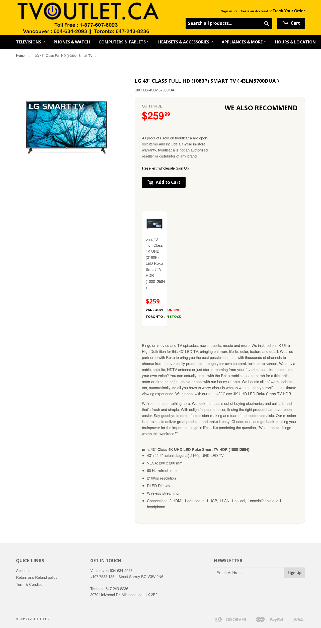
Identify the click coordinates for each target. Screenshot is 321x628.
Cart (295, 23)
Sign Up (294, 572)
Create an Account (253, 11)
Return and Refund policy (36, 577)
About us (23, 570)
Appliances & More (243, 42)
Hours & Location (295, 42)
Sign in (226, 11)
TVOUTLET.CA (39, 618)
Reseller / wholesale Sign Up (165, 168)
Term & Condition (30, 584)
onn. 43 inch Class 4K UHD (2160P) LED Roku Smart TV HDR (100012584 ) (156, 277)
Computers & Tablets (123, 42)
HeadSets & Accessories (184, 42)
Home (20, 55)
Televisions (29, 42)
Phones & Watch (72, 42)
